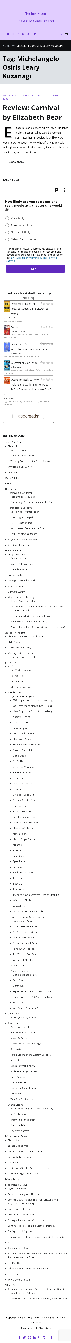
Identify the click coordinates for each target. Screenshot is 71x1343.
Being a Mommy (16, 554)
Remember (15, 1093)
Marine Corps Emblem (24, 839)
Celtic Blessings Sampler (25, 974)
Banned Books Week (18, 1145)
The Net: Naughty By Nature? (23, 1173)
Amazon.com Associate (22, 1032)
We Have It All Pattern (24, 959)
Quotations (13, 1013)
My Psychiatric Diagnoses (23, 533)
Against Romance (17, 1188)
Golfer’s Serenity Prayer (25, 800)
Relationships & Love (16, 1184)
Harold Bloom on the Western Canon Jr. (30, 1054)
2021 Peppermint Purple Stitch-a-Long (32, 705)
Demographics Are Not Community (26, 1220)
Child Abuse (14, 642)
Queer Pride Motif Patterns (26, 943)
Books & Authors (19, 1038)
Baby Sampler (20, 728)
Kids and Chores (19, 558)
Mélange (17, 844)
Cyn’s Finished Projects (22, 696)
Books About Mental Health (24, 511)
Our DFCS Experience (21, 563)
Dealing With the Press (19, 1157)
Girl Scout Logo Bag (23, 794)
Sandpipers (18, 855)
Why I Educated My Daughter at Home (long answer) (37, 627)
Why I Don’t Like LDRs (19, 1279)
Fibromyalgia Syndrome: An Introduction (31, 502)
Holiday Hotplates (22, 811)
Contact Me (11, 472)
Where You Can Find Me (22, 455)
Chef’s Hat (18, 761)
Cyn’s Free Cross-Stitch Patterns (27, 917)
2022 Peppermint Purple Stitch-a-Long (33, 711)
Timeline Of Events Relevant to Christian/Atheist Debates (38, 1298)
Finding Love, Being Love (20, 1231)
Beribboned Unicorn (23, 733)
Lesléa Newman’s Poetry (22, 1065)
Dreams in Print (18, 1125)
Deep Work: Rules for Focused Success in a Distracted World (29, 308)
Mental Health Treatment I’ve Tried (27, 528)
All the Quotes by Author (23, 1017)
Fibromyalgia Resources (22, 496)
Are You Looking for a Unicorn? (24, 1194)
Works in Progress (19, 970)
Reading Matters (16, 1023)
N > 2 (11, 1242)
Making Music (17, 675)
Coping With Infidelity (19, 1209)
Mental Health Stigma (21, 522)
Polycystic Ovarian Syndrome (23, 539)
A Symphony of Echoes (25, 362)
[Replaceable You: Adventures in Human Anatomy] (7, 351)
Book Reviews (10, 95)
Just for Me (10, 662)
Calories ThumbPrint (23, 750)
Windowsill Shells (22, 900)
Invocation (16, 1060)
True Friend (18, 889)
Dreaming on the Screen (22, 1119)
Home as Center (13, 550)
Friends (9, 483)
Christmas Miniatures (23, 767)
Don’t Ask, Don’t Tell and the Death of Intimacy (31, 1225)
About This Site (13, 442)
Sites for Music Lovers (21, 687)
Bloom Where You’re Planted (27, 744)
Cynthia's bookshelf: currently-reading (28, 296)
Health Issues (12, 488)
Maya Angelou (17, 1077)
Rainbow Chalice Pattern (25, 948)
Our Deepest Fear (19, 1082)
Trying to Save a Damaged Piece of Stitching (36, 894)
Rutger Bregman (11, 399)
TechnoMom (35, 13)
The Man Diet (14, 1263)
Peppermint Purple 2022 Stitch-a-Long (33, 997)
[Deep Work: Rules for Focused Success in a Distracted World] (7, 310)
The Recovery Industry (19, 647)
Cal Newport (10, 318)
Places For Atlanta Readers (23, 1088)
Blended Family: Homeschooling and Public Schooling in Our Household (38, 608)
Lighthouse (18, 985)
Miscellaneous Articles (17, 1136)
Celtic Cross (19, 755)
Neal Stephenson (19, 331)
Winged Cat (19, 905)
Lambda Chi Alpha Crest (25, 822)
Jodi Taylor (17, 367)
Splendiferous (20, 861)
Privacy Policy (12, 1179)
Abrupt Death (14, 1140)
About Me (13, 446)
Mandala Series (21, 833)
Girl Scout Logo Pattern (25, 932)
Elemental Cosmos (22, 772)
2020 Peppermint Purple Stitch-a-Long (33, 700)
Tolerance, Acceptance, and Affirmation (28, 1268)
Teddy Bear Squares (23, 872)
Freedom (17, 789)
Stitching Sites (17, 965)
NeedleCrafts (14, 692)
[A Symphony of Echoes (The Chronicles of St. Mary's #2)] (7, 369)
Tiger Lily (17, 883)
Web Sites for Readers (21, 1099)
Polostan (16, 327)
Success (17, 867)
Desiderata (15, 1049)
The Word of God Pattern (26, 954)
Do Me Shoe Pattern (23, 921)
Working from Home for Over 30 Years (30, 461)
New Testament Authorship (24, 1293)
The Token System (19, 569)
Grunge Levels (15, 574)
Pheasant (17, 850)
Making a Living (18, 450)
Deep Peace (19, 980)
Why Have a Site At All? (20, 466)
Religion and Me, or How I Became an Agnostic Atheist (36, 1289)
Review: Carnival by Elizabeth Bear (32, 112)
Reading (36, 95)
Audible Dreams (18, 1114)
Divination (13, 1162)
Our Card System (16, 591)
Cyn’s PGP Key (12, 478)
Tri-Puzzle (18, 1002)
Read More (16, 161)
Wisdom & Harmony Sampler (28, 911)
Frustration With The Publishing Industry (28, 1168)
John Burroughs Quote (24, 817)
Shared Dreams (15, 1104)
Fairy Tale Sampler (22, 783)
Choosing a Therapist (21, 517)
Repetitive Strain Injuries (20, 545)
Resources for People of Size (25, 657)
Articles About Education (23, 601)
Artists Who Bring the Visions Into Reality (31, 1108)
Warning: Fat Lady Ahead (21, 653)
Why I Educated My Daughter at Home (27, 597)
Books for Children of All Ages (26, 1043)
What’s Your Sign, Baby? (25, 1008)
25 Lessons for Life (20, 1026)
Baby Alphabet (20, 722)
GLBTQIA (24, 95)
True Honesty (15, 1274)
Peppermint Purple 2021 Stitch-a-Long (32, 991)
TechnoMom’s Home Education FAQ (28, 621)
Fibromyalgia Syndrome (20, 492)
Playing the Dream (19, 1130)
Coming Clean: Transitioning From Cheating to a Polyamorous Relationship (33, 1201)
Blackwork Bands (22, 739)
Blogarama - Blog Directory (35, 1327)
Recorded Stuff (18, 681)
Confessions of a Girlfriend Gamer (25, 1151)
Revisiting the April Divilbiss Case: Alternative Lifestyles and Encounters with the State (38, 1255)
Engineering (19, 778)
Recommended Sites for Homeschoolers (31, 616)
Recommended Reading (20, 1248)
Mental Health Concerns (20, 507)
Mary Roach (17, 353)
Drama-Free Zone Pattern (26, 926)
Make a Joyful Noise (23, 828)
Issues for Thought (15, 632)
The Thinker (19, 878)
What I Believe (12, 1285)
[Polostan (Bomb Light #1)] (7, 334)
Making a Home (16, 586)
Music (11, 666)
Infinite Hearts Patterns (24, 937)
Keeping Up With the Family (22, 580)
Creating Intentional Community (24, 1214)
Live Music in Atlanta (20, 670)
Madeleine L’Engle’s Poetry (24, 1071)
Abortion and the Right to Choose (25, 636)
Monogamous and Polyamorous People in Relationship (36, 1237)
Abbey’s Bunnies (21, 716)
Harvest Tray (19, 805)
